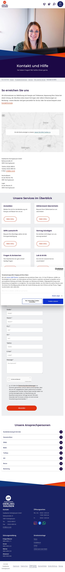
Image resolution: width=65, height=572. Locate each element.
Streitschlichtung (52, 566)
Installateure (37, 542)
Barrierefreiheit (42, 566)
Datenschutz (24, 566)
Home (12, 80)
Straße (9, 309)
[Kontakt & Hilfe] (44, 4)
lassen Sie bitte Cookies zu (42, 132)
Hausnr (9, 318)
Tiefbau (5, 453)
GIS (4, 458)
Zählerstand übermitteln (40, 549)
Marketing (6, 469)
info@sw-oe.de (10, 171)
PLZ (8, 326)
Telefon (9, 343)
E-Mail (9, 351)
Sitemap (60, 566)
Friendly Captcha (28, 381)
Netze (5, 463)
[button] (54, 4)
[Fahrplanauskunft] (49, 4)
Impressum (16, 566)
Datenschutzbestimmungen (27, 385)
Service (30, 80)
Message (10, 359)
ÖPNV (5, 442)
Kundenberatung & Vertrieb (12, 432)
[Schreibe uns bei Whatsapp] (44, 523)
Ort (8, 334)
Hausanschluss (7, 437)
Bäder (5, 448)
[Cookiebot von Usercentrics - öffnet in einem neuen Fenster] (56, 269)
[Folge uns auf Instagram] (35, 523)
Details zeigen (56, 295)
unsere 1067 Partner (12, 277)
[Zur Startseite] (5, 7)
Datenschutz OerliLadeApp (33, 566)
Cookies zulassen (53, 301)
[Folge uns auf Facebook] (39, 523)
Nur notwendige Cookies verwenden (32, 301)
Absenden (21, 408)
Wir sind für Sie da (39, 80)
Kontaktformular (7, 103)
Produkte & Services (21, 80)
